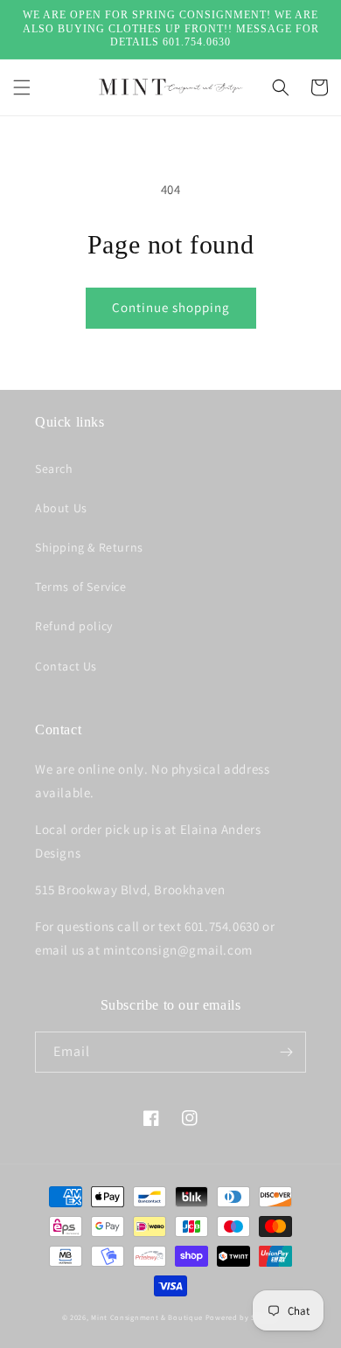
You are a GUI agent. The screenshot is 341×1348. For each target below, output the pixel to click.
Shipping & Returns (89, 547)
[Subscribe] (286, 1052)
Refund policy (74, 626)
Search (54, 468)
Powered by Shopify (242, 1317)
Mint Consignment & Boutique (147, 1317)
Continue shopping (171, 307)
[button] (22, 87)
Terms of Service (81, 586)
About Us (61, 508)
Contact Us (66, 666)
